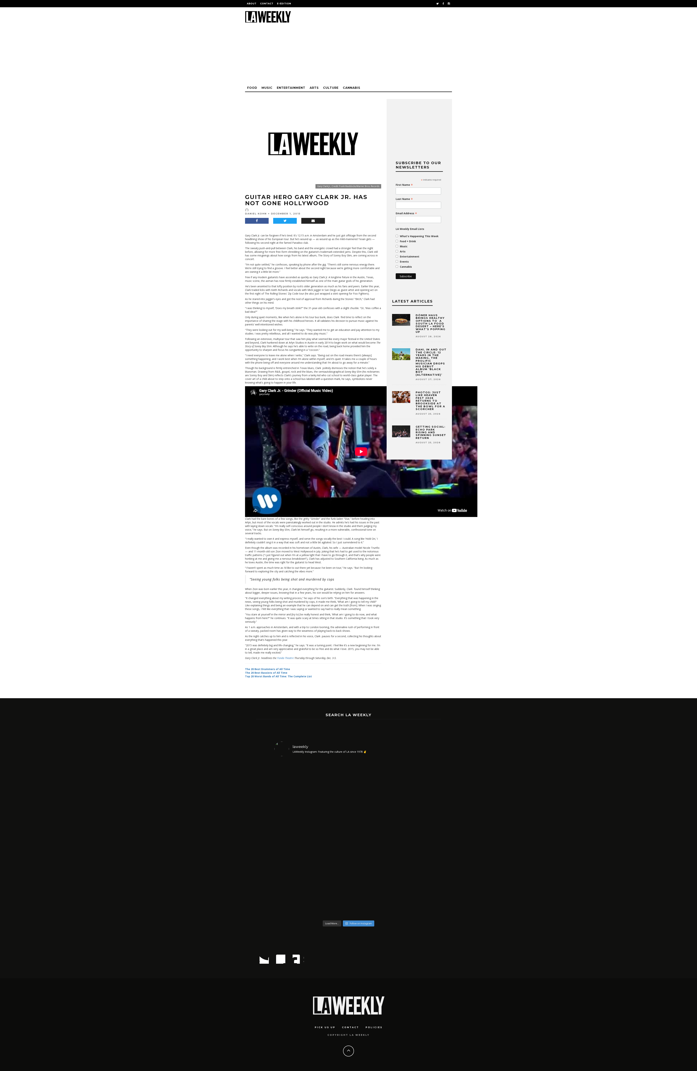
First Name (404, 185)
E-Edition (284, 3)
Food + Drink (408, 241)
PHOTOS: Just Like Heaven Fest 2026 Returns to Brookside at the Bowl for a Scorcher (430, 401)
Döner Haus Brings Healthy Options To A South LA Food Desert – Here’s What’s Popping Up (430, 324)
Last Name (404, 199)
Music (267, 88)
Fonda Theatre (285, 658)
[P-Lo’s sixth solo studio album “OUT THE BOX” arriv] (405, 838)
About (251, 3)
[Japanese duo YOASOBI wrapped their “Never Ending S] (330, 838)
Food (252, 88)
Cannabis (351, 88)
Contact (266, 3)
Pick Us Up (325, 1027)
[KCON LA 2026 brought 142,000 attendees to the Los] (367, 838)
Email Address (406, 213)
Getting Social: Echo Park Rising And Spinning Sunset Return (431, 432)
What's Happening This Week (419, 236)
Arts (314, 88)
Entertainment (291, 88)
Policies (374, 1027)
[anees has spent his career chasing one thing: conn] (292, 838)
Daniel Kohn (256, 213)
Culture (331, 88)
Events (404, 261)
